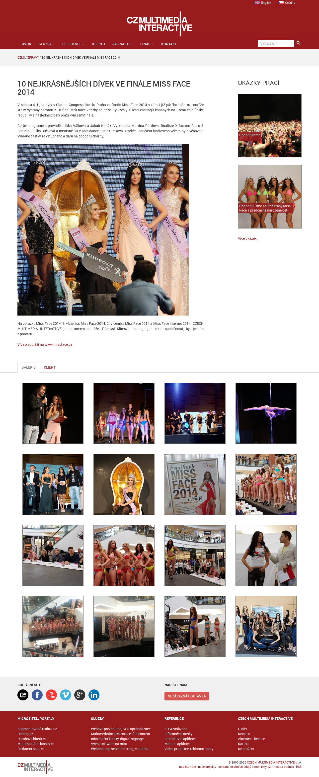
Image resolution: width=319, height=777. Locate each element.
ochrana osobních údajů (234, 767)
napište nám (187, 767)
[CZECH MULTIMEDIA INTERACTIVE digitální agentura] (159, 23)
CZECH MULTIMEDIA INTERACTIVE (271, 762)
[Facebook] (37, 694)
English (266, 2)
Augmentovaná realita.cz (37, 728)
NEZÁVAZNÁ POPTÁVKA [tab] (187, 696)
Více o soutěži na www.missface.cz (44, 344)
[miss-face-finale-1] (195, 413)
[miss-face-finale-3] (52, 413)
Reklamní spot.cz (30, 748)
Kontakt (169, 43)
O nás (145, 43)
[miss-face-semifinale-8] (52, 555)
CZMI (21, 57)
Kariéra (243, 743)
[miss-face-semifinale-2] (195, 626)
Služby (45, 43)
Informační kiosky (178, 733)
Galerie (28, 367)
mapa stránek (284, 767)
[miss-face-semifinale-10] (266, 626)
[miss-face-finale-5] (52, 484)
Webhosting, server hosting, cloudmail (121, 748)
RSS (299, 767)
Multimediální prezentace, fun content (120, 733)
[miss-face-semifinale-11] (195, 555)
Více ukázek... (248, 238)
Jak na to (121, 43)
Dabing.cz (25, 733)
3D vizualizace (175, 728)
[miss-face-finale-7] (124, 484)
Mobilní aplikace (177, 743)
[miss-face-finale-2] (266, 413)
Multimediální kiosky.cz (35, 743)
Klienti (98, 43)
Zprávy (33, 57)
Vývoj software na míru (109, 743)
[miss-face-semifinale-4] (52, 626)
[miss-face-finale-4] (124, 413)
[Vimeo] (65, 694)
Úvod (26, 43)
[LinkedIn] (93, 694)
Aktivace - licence (251, 738)
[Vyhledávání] (298, 43)
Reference (72, 43)
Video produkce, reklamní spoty (188, 748)
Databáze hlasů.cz (31, 738)
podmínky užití (263, 767)
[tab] (22, 694)
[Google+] (79, 694)
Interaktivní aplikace (180, 738)
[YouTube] (51, 694)
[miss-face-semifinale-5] (124, 626)
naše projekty (207, 767)
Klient (50, 367)
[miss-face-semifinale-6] (195, 484)
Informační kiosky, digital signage (117, 738)
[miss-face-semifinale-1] (266, 484)
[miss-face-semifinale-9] (266, 555)
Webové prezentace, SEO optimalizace (121, 728)
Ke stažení (246, 748)
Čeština (290, 2)
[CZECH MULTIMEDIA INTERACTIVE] (49, 767)
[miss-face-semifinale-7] (124, 555)
